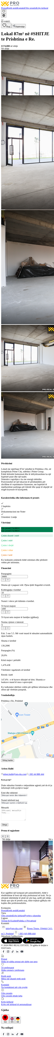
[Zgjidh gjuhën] (3, 16)
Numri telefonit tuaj (10, 800)
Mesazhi (5, 807)
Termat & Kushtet (9, 921)
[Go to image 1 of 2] (2, 94)
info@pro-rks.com (14, 928)
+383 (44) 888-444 (27, 933)
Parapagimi (6, 574)
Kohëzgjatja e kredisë (11, 590)
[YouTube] (22, 953)
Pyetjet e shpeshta (33, 915)
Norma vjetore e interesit (12, 622)
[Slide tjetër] (7, 836)
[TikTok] (12, 953)
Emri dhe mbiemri (9, 793)
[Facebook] (3, 953)
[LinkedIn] (17, 953)
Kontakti (21, 8)
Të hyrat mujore (8, 606)
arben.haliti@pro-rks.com (14, 774)
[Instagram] (8, 953)
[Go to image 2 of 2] (4, 94)
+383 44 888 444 (36, 774)
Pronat (4, 8)
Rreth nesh (12, 8)
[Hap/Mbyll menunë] (2, 19)
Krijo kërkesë (42, 8)
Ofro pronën (30, 8)
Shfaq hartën (7, 760)
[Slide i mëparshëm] (3, 836)
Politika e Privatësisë (26, 921)
